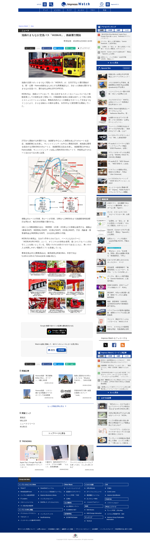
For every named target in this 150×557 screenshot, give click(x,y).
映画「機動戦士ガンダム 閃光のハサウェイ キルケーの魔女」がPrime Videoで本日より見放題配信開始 (116, 382)
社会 (104, 10)
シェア (48, 48)
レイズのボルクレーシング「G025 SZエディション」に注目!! (119, 181)
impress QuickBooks (113, 495)
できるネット (25, 517)
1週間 (118, 30)
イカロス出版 (89, 484)
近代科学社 (68, 514)
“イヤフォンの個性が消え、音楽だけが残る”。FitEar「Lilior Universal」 (119, 172)
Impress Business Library (48, 495)
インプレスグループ (106, 529)
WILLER (23, 421)
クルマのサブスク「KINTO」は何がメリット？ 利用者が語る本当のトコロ (119, 102)
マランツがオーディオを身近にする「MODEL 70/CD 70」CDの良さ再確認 (119, 154)
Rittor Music (69, 484)
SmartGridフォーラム (47, 488)
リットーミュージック (73, 488)
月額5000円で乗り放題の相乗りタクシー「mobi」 (82, 393)
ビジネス (57, 10)
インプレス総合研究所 (28, 495)
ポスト (31, 48)
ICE (107, 484)
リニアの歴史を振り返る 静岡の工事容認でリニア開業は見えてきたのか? (119, 423)
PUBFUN (109, 499)
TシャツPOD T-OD (72, 495)
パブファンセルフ (112, 503)
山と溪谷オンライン (72, 506)
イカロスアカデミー (93, 502)
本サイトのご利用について (26, 529)
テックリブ (88, 517)
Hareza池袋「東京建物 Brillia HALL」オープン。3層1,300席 (43, 378)
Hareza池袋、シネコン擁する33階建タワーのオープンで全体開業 (43, 393)
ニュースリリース (27, 424)
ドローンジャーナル (27, 502)
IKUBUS (23, 427)
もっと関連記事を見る (55, 406)
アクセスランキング (108, 27)
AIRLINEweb (91, 488)
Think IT (23, 488)
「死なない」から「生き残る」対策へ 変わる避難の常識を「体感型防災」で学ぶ (118, 253)
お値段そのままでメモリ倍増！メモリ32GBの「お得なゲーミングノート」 (119, 120)
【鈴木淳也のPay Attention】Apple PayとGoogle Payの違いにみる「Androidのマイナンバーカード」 (115, 36)
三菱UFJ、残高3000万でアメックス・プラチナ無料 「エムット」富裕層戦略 (56, 464)
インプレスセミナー (46, 499)
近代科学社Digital (71, 517)
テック (45, 10)
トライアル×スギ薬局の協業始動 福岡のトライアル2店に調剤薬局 (118, 312)
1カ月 (127, 30)
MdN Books (90, 510)
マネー (92, 10)
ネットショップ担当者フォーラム (51, 492)
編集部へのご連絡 (67, 529)
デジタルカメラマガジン (28, 513)
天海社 (109, 488)
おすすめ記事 (106, 398)
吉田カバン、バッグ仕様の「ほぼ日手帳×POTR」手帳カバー (118, 241)
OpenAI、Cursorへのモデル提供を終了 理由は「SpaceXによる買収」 (118, 232)
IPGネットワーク (111, 507)
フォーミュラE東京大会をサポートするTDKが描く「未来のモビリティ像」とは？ (119, 128)
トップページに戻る (56, 433)
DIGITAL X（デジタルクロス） (50, 502)
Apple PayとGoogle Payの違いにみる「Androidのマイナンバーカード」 (31, 464)
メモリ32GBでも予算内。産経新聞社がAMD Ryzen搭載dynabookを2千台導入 (119, 85)
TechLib (89, 521)
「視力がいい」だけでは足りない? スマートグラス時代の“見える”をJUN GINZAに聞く (119, 406)
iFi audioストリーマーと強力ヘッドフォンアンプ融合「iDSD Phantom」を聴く (119, 146)
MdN (86, 506)
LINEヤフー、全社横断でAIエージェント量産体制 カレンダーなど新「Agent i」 (118, 205)
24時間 (110, 30)
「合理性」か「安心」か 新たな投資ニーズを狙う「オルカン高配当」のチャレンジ (118, 223)
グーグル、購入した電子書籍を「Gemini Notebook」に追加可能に (118, 278)
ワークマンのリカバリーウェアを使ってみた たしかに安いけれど (81, 464)
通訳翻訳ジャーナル (93, 495)
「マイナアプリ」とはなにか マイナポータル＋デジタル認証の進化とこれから (120, 431)
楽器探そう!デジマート (73, 492)
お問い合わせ (41, 529)
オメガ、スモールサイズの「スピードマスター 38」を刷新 (118, 214)
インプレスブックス (46, 514)
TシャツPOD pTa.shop (115, 510)
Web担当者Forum (26, 492)
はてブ (60, 48)
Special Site (106, 68)
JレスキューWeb (92, 499)
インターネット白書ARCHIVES (30, 520)
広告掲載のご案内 (53, 529)
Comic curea (111, 492)
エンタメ (81, 10)
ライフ (69, 10)
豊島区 (23, 418)
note (72, 48)
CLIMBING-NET (71, 510)
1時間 (101, 30)
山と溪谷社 (68, 503)
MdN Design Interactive (94, 513)
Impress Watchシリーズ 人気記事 (114, 353)
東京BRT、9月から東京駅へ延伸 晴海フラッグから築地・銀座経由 (118, 295)
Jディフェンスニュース (94, 492)
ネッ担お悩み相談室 (27, 506)
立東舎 (68, 499)
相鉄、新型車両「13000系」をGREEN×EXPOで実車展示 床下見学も (118, 304)
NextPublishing (45, 517)
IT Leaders (24, 499)
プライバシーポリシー (83, 529)
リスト (38, 48)
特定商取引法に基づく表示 (123, 529)
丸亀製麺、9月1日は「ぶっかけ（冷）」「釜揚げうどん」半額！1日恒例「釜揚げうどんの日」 (116, 367)
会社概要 (95, 529)
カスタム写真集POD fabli (115, 514)
